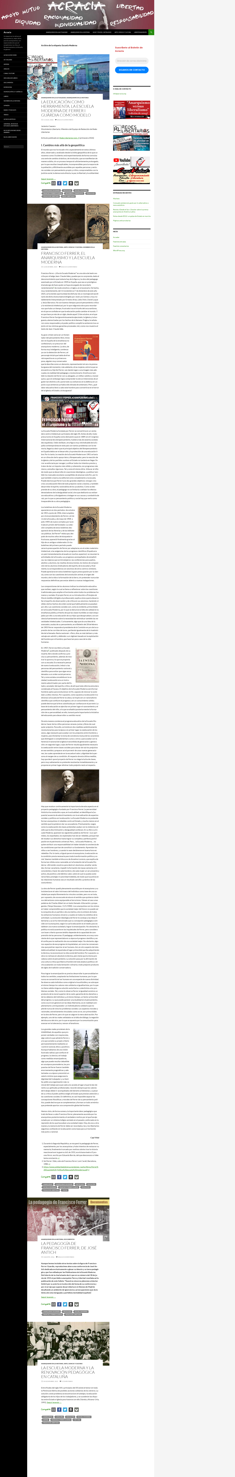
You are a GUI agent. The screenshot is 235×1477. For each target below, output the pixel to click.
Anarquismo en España (51, 190)
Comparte (46, 183)
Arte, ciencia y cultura (123, 32)
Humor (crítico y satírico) (13, 91)
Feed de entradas (119, 242)
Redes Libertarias (68, 196)
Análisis (6, 69)
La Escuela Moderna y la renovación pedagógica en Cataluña (68, 1372)
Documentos (69, 1239)
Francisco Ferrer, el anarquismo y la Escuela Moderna (68, 258)
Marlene (116, 198)
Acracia (7, 32)
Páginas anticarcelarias (122, 220)
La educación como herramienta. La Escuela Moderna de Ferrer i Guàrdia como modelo (67, 108)
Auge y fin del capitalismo (102, 32)
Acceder (116, 237)
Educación (91, 1184)
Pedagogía (91, 193)
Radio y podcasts (10, 110)
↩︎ (59, 1158)
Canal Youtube (9, 73)
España (45, 1420)
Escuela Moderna (81, 190)
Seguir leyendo (48, 179)
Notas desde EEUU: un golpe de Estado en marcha (132, 216)
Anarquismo (48, 1184)
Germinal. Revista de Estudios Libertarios (11, 125)
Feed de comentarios (121, 246)
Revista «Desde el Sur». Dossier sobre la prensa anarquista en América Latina (130, 210)
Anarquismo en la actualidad (56, 32)
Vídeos (6, 114)
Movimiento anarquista (74, 193)
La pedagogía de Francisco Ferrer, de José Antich (69, 1248)
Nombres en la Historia (12, 101)
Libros (6, 96)
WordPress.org (119, 250)
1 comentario (67, 1381)
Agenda (6, 64)
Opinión (6, 105)
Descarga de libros (11, 78)
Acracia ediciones (10, 55)
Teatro (65, 1190)
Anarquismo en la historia (80, 32)
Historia (77, 1420)
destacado (67, 190)
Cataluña (59, 1417)
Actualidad (8, 59)
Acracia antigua (9, 119)
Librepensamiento (140, 32)
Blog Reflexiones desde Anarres (12, 131)
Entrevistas (8, 87)
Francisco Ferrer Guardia (52, 193)
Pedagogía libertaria (51, 196)
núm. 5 (69, 138)
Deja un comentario (65, 120)
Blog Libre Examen (10, 137)
